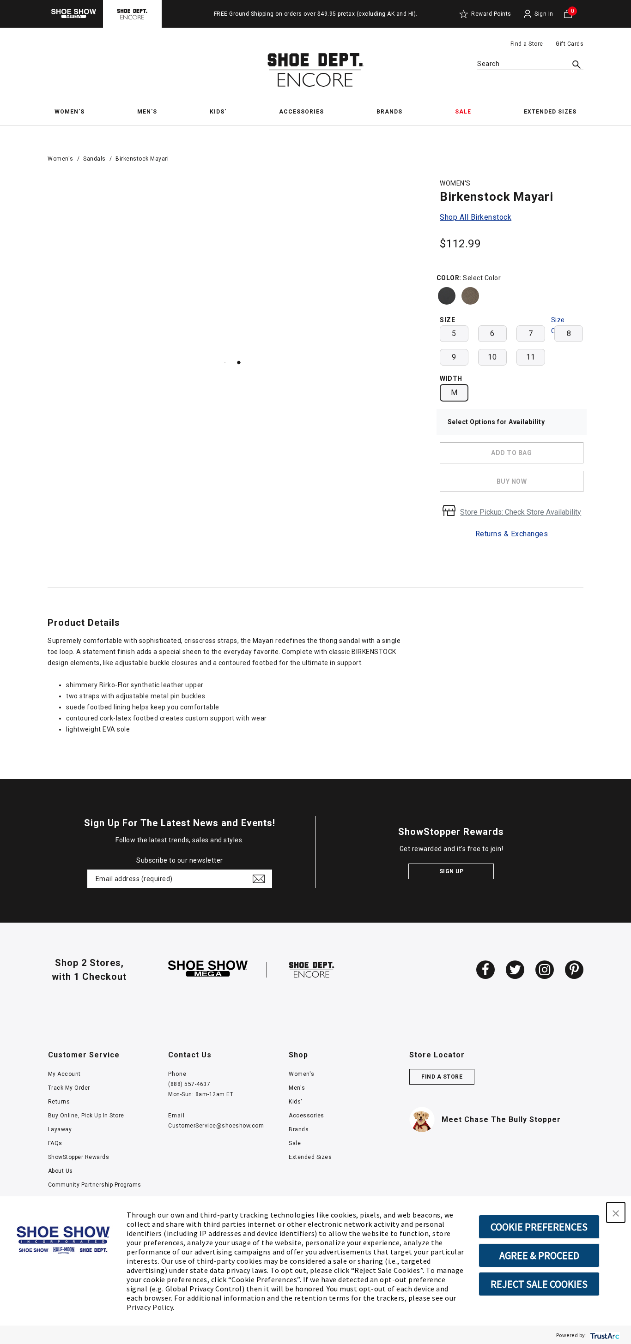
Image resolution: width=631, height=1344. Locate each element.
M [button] (454, 392)
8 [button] (569, 333)
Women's (60, 159)
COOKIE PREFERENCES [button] (539, 1226)
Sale (295, 1143)
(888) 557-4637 (189, 1084)
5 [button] (454, 333)
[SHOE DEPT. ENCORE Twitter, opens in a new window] (515, 969)
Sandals (94, 159)
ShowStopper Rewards (78, 1157)
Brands (299, 1129)
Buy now (512, 481)
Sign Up (451, 871)
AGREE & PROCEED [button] (539, 1255)
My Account (64, 1074)
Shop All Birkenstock (475, 217)
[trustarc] (604, 1335)
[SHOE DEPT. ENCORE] (311, 969)
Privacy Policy (150, 1307)
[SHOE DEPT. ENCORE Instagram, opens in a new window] (544, 969)
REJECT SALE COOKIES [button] (539, 1284)
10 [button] (492, 357)
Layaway (60, 1129)
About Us (60, 1171)
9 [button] (454, 357)
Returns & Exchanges (511, 533)
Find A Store (441, 1077)
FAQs (55, 1143)
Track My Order (69, 1088)
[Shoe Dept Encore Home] (315, 70)
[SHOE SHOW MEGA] (208, 969)
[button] (616, 1212)
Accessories (306, 1115)
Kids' (296, 1101)
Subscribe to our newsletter (179, 860)
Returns (59, 1101)
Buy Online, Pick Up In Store (86, 1115)
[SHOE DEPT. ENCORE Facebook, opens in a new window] (485, 969)
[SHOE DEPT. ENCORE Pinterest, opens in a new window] (574, 969)
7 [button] (530, 333)
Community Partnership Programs (94, 1185)
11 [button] (530, 357)
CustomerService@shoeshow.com (216, 1125)
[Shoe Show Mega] (73, 13)
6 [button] (492, 333)
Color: (449, 278)
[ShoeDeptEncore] (132, 13)
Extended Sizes (310, 1157)
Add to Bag (511, 452)
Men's (297, 1088)
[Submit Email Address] (258, 879)
